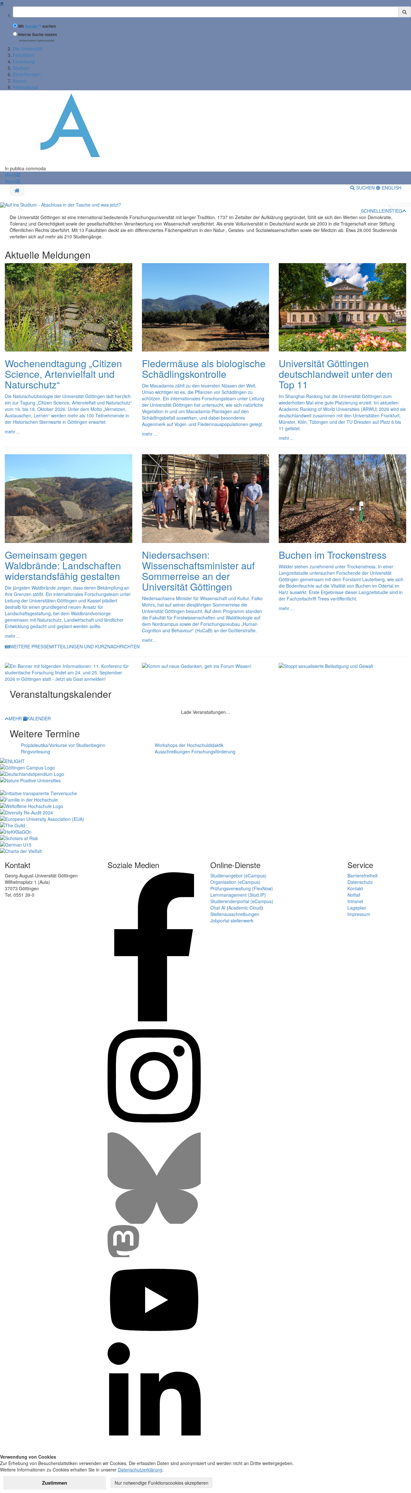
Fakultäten (23, 55)
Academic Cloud (244, 907)
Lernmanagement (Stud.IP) (238, 895)
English (390, 187)
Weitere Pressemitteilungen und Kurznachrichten (75, 646)
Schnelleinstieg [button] (381, 211)
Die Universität (27, 48)
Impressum (358, 914)
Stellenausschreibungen (234, 914)
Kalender (39, 718)
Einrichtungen (27, 74)
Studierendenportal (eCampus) (241, 901)
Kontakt (355, 888)
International (25, 87)
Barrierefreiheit (362, 875)
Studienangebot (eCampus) (238, 875)
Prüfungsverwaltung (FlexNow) (241, 888)
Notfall (353, 895)
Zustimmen (54, 1482)
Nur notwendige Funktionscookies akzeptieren (161, 1483)
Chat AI (217, 907)
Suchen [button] (365, 187)
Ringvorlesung (35, 751)
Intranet (355, 901)
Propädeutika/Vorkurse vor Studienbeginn (63, 745)
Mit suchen (37, 26)
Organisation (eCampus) (235, 882)
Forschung (24, 61)
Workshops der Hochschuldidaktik (189, 745)
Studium (21, 68)
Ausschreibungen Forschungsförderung (195, 751)
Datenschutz (360, 882)
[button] (12, 175)
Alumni (20, 80)
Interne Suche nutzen (37, 34)
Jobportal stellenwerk (231, 920)
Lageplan (356, 907)
